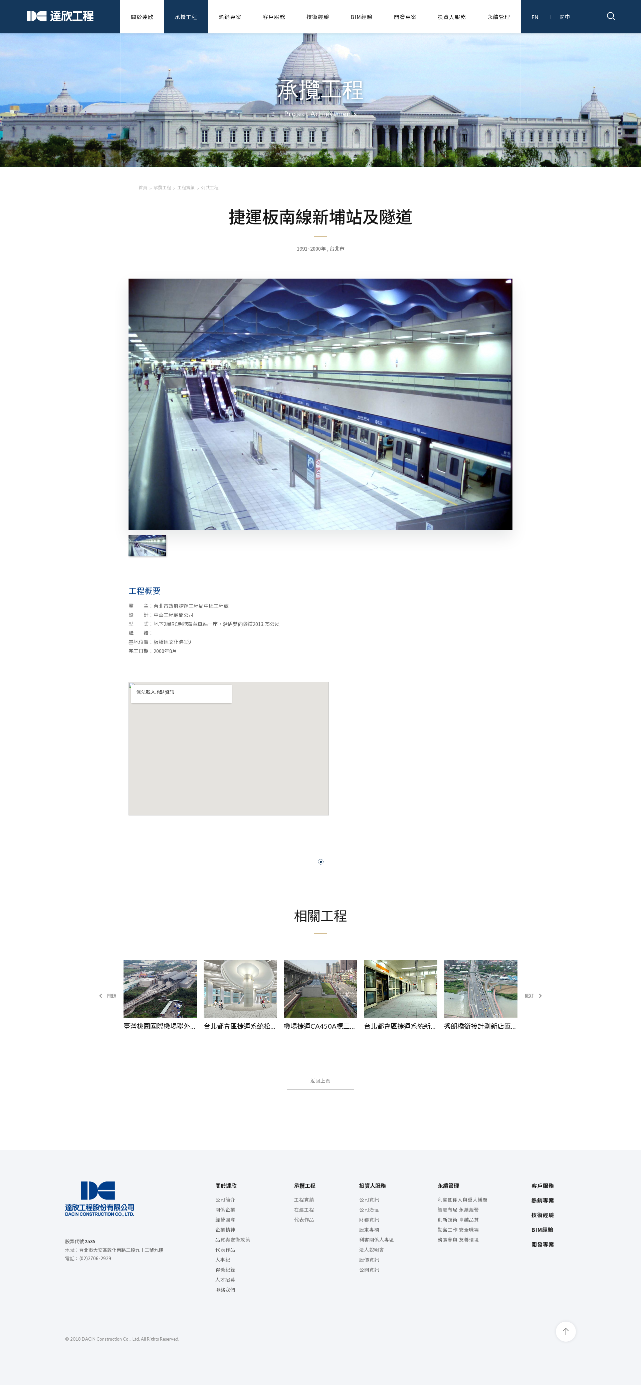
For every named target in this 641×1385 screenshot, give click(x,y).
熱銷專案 (230, 17)
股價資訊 (369, 1259)
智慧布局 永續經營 (458, 1209)
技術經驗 (317, 17)
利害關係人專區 (376, 1239)
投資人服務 (452, 17)
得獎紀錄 (225, 1269)
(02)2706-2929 (95, 1258)
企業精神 (225, 1229)
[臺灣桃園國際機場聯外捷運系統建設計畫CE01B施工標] (160, 989)
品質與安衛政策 (232, 1239)
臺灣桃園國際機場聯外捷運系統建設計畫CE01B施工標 (160, 1026)
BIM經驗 (362, 17)
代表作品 (225, 1249)
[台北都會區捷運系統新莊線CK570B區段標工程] (400, 989)
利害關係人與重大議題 (463, 1199)
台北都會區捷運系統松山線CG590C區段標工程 (240, 1026)
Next (529, 995)
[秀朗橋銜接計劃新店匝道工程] (480, 989)
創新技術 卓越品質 (458, 1219)
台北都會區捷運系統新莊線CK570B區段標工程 (400, 1026)
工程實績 (186, 187)
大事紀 (222, 1259)
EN (535, 16)
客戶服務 (274, 17)
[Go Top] (566, 1332)
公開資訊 (369, 1269)
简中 (565, 16)
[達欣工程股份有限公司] (60, 17)
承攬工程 (186, 17)
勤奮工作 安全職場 (458, 1229)
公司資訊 (369, 1199)
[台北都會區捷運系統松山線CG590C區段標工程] (240, 989)
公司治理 (369, 1209)
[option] (160, 995)
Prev (111, 995)
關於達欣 (142, 17)
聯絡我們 (225, 1289)
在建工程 (304, 1209)
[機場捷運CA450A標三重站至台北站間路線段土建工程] (320, 989)
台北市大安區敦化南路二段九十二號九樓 (121, 1250)
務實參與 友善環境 (458, 1239)
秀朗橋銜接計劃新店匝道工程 (480, 1026)
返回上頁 (320, 1080)
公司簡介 (225, 1199)
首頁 (143, 187)
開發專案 (405, 17)
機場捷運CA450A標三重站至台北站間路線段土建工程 (320, 1026)
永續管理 (498, 17)
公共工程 (209, 187)
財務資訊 (369, 1219)
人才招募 (225, 1279)
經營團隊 (225, 1219)
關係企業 (225, 1209)
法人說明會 (371, 1249)
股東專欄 (369, 1229)
